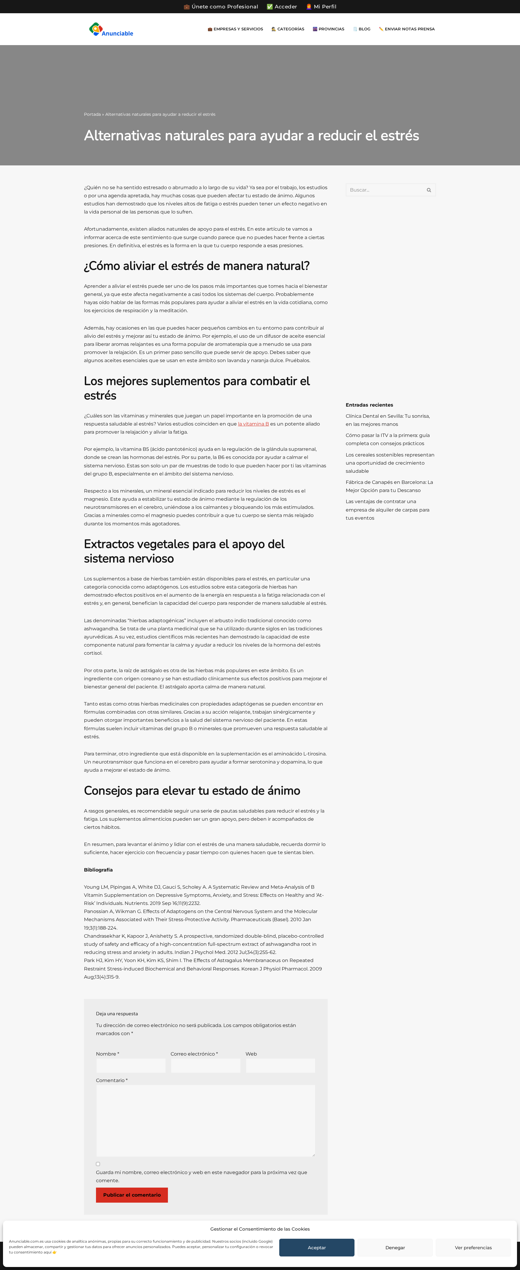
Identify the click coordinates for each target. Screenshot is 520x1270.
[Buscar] (429, 189)
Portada (92, 114)
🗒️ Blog (361, 29)
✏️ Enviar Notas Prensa (407, 29)
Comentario (112, 1080)
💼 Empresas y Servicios (235, 29)
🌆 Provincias (328, 29)
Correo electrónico (194, 1054)
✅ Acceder (282, 7)
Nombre (107, 1054)
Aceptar (317, 1247)
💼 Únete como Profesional (221, 7)
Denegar (395, 1247)
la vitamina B (253, 424)
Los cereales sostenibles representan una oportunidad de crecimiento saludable (390, 463)
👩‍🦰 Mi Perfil (321, 7)
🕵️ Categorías (287, 29)
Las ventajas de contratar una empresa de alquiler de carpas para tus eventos (387, 510)
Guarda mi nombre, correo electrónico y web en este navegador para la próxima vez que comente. (201, 1176)
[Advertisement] (391, 298)
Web (251, 1054)
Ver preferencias (473, 1247)
